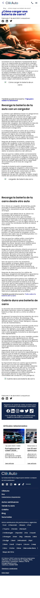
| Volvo (12, 548)
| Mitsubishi (21, 540)
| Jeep (33, 544)
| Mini (35, 537)
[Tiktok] (32, 411)
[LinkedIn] (7, 21)
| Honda (14, 529)
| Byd (30, 540)
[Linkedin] (7, 485)
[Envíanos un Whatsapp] (31, 3)
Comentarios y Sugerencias (11, 497)
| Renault (22, 529)
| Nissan (22, 525)
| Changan (7, 537)
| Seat (13, 540)
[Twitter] (11, 21)
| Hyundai (18, 533)
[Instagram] (17, 411)
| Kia (26, 533)
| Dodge (6, 540)
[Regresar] (4, 3)
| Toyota (6, 529)
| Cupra (19, 544)
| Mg (20, 537)
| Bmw (19, 548)
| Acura (26, 544)
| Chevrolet (12, 525)
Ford (4, 525)
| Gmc (5, 548)
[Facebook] (3, 21)
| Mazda (27, 537)
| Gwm (5, 544)
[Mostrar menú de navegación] (36, 3)
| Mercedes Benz (29, 548)
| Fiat (29, 525)
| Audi (12, 544)
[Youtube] (22, 411)
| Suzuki (33, 533)
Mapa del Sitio (8, 552)
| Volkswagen (8, 533)
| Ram (15, 537)
